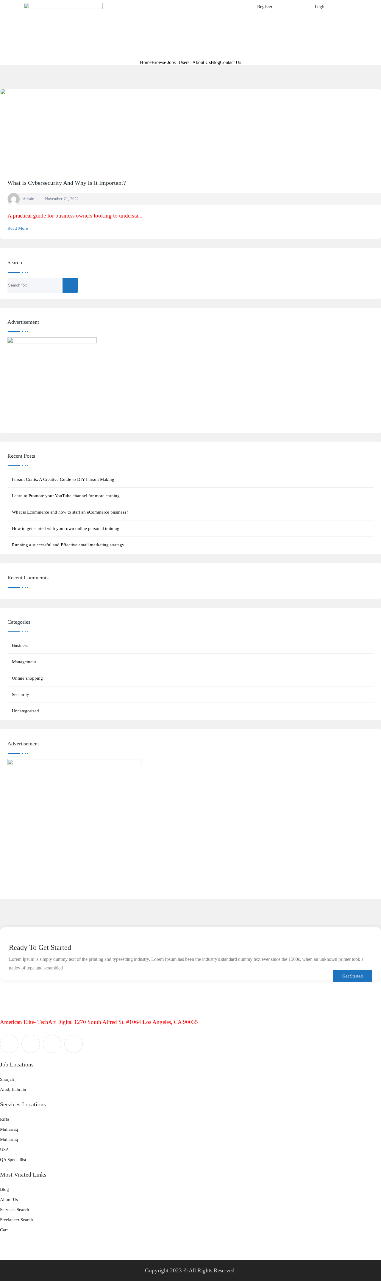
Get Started (352, 976)
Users (184, 62)
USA (4, 1149)
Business (20, 645)
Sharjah (7, 1079)
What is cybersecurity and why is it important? (66, 182)
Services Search (14, 1209)
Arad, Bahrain (13, 1089)
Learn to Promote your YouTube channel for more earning (66, 495)
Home (146, 62)
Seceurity (20, 694)
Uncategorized (25, 710)
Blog (215, 62)
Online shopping (27, 678)
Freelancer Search (16, 1219)
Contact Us (230, 62)
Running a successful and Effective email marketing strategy (68, 544)
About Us (201, 62)
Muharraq (9, 1129)
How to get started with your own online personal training (65, 528)
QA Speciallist (13, 1159)
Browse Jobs (164, 62)
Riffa (4, 1119)
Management (24, 661)
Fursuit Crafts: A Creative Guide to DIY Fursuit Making (63, 479)
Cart (4, 1229)
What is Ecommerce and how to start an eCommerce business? (70, 512)
